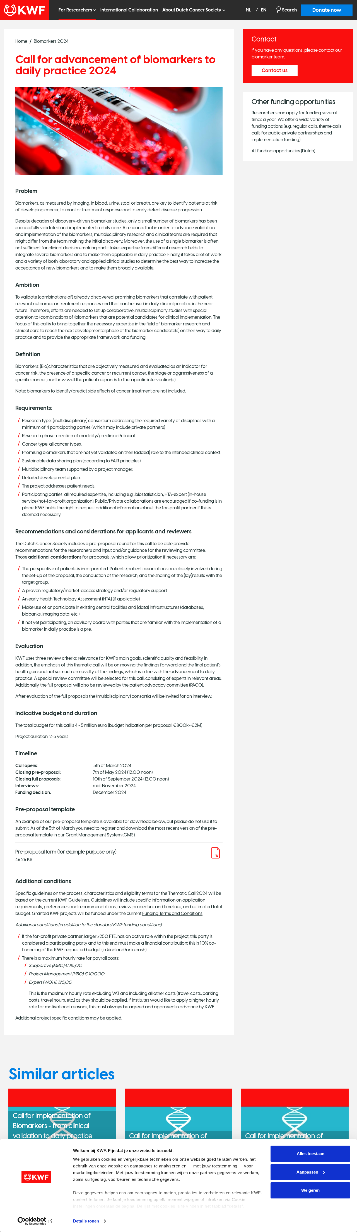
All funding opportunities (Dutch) (283, 150)
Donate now (326, 10)
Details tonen (86, 1221)
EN (263, 10)
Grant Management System (94, 835)
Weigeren (310, 1190)
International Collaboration (129, 10)
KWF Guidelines (73, 900)
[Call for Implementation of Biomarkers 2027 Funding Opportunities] (295, 1124)
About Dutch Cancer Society (191, 10)
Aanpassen (307, 1172)
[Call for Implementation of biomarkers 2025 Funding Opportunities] (179, 1124)
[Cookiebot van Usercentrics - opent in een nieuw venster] (36, 1221)
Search (289, 10)
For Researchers (75, 10)
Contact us (275, 70)
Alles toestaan (310, 1153)
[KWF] (27, 10)
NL (249, 10)
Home (21, 41)
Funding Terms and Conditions (172, 913)
